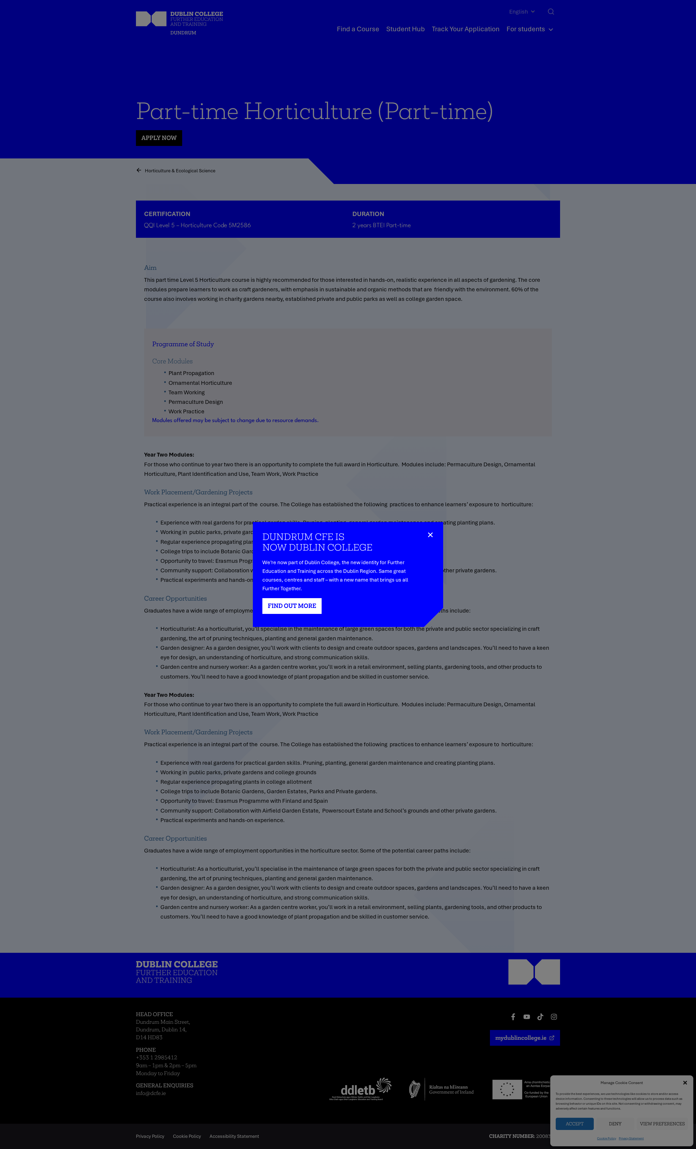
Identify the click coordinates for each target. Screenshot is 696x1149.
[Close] (433, 531)
